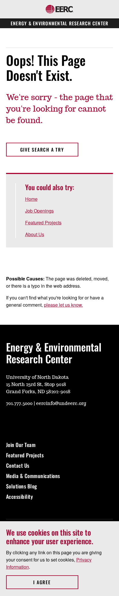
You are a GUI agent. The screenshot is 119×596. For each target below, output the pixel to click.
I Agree (55, 582)
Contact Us (17, 465)
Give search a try (42, 149)
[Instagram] (24, 421)
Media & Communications (33, 476)
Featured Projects (43, 222)
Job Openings (39, 210)
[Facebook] (38, 421)
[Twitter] (52, 421)
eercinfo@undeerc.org (61, 403)
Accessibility (19, 496)
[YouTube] (10, 421)
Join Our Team (21, 444)
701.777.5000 (19, 403)
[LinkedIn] (66, 421)
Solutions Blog (21, 486)
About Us (34, 234)
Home (31, 199)
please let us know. (63, 304)
